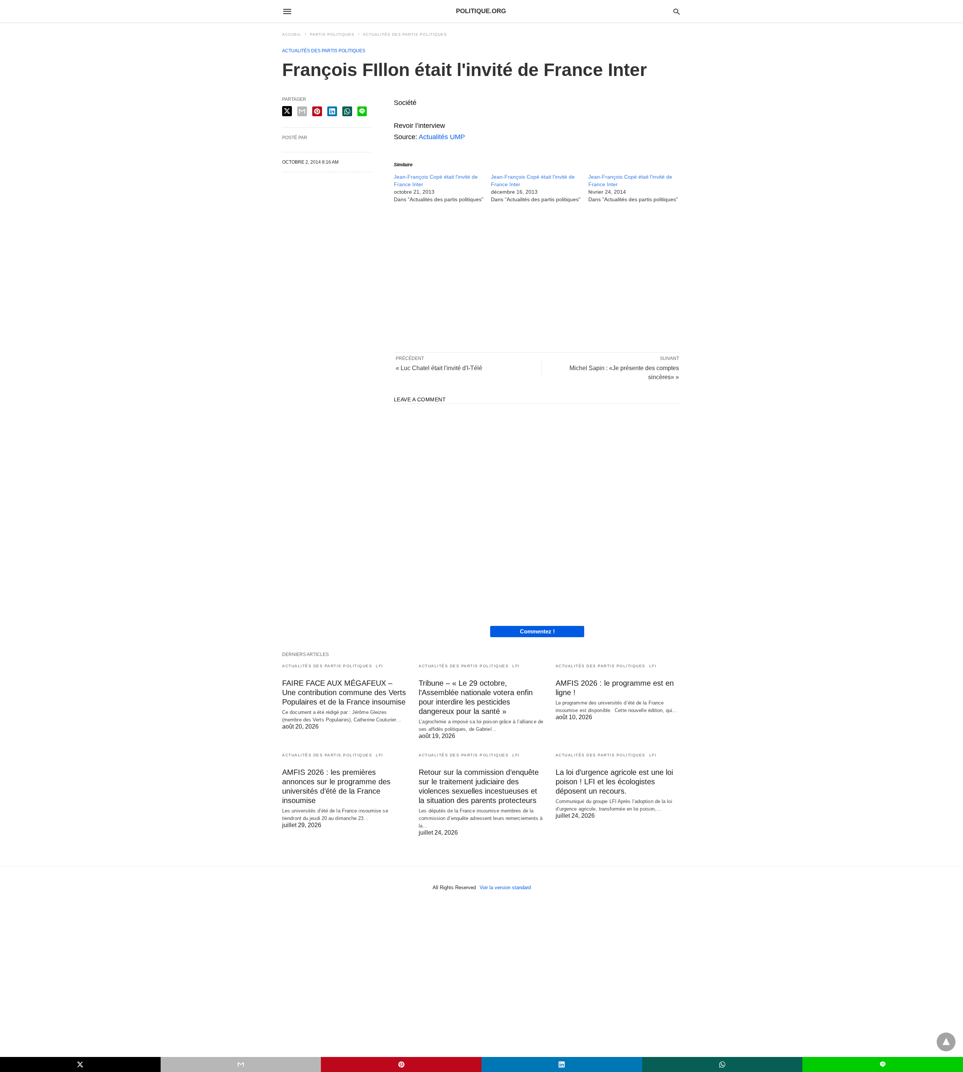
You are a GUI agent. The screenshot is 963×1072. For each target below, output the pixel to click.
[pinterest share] (317, 111)
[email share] (302, 111)
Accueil (291, 34)
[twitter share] (287, 111)
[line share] (362, 111)
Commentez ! (537, 631)
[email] (241, 1064)
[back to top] (946, 1042)
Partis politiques (332, 34)
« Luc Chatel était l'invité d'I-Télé (439, 368)
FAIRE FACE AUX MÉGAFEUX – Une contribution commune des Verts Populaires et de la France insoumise (344, 692)
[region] (537, 277)
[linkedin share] (332, 111)
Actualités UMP (442, 137)
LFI (379, 666)
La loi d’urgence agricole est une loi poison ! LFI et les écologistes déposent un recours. (614, 781)
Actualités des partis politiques (405, 34)
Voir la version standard (505, 887)
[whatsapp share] (347, 111)
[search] (676, 11)
